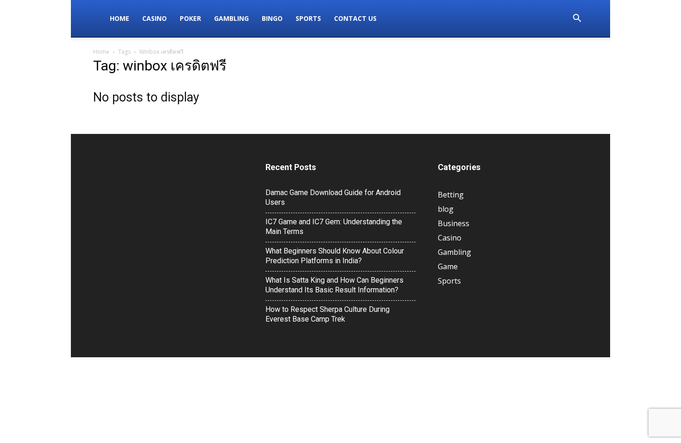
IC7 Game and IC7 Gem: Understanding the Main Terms (333, 226)
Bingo (272, 18)
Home (119, 18)
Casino (154, 18)
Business (453, 223)
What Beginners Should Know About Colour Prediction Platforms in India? (334, 256)
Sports (308, 18)
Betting (451, 195)
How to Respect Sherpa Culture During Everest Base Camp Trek (327, 314)
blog (446, 209)
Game (448, 266)
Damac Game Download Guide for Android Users (333, 197)
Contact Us (355, 18)
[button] (577, 19)
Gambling (231, 18)
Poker (190, 18)
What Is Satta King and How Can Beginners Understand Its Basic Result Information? (334, 285)
